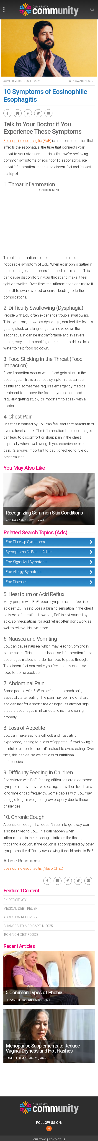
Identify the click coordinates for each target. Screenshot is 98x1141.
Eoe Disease (16, 582)
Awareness (83, 81)
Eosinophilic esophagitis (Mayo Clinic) (33, 868)
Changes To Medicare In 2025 (28, 926)
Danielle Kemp (16, 519)
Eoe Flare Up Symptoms (25, 542)
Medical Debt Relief (20, 908)
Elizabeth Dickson (19, 1000)
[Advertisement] (49, 223)
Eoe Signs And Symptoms (26, 562)
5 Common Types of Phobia (34, 992)
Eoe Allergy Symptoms (24, 572)
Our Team (39, 1139)
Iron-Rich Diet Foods (21, 935)
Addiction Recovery (20, 917)
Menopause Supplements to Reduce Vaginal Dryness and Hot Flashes (43, 1048)
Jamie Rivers (12, 81)
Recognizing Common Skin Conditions (44, 513)
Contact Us (57, 1139)
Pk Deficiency (14, 900)
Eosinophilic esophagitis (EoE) (27, 141)
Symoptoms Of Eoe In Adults (29, 552)
